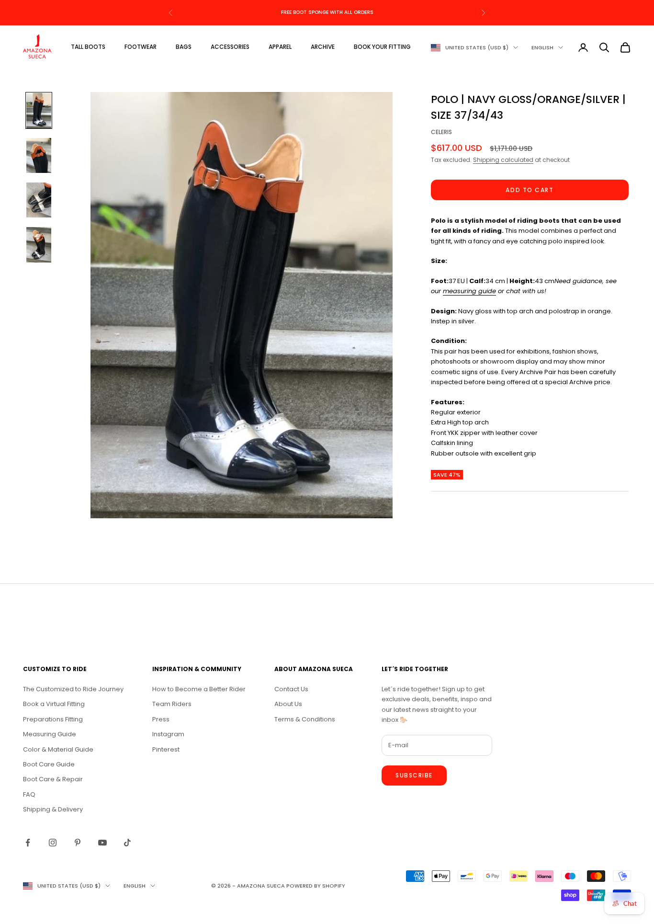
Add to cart (529, 190)
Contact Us (291, 689)
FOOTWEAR (140, 47)
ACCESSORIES (230, 47)
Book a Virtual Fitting (54, 703)
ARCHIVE (323, 47)
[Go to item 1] (38, 110)
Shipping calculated (503, 160)
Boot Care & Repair (53, 779)
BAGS (184, 47)
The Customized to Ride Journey (73, 689)
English (542, 47)
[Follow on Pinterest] (77, 842)
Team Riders (172, 703)
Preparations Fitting (53, 719)
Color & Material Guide (58, 749)
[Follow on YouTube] (102, 842)
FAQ (29, 794)
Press (160, 719)
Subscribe (414, 775)
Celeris (441, 132)
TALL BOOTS (88, 47)
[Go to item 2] (38, 155)
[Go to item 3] (38, 200)
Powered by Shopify (315, 886)
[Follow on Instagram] (52, 842)
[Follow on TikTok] (127, 842)
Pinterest (166, 749)
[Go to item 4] (38, 244)
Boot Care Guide (49, 764)
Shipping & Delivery (53, 809)
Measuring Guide (49, 734)
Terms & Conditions (304, 719)
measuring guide (469, 291)
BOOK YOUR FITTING (382, 47)
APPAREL (280, 47)
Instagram (168, 734)
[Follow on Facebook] (28, 842)
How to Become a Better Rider (199, 689)
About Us (288, 703)
